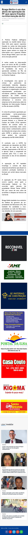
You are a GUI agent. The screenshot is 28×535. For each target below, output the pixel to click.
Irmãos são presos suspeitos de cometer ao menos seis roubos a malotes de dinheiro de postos (13, 517)
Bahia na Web (7, 18)
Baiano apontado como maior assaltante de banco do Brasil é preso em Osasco (13, 493)
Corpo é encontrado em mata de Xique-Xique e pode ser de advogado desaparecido (13, 448)
